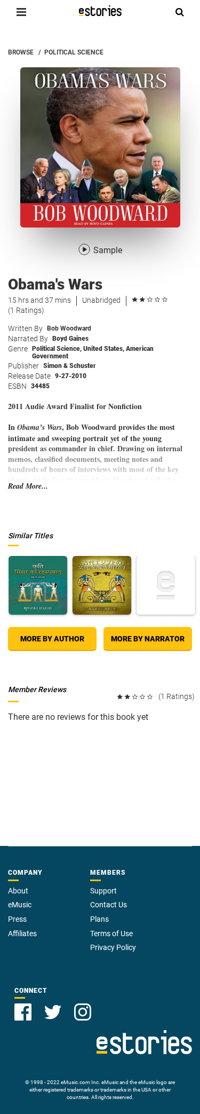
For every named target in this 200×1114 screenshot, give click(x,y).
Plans (99, 919)
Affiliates (22, 933)
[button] (21, 11)
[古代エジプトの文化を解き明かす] (102, 585)
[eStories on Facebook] (23, 1012)
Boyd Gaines (70, 338)
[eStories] (100, 10)
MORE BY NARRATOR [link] (148, 638)
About (18, 891)
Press (17, 919)
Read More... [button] (28, 486)
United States (103, 348)
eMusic (19, 904)
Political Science (57, 348)
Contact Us (108, 904)
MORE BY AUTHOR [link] (52, 638)
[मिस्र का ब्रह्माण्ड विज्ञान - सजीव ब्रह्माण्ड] (166, 585)
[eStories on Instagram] (83, 1012)
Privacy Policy (113, 947)
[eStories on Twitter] (53, 1012)
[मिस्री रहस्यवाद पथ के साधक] (38, 585)
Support (103, 891)
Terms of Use (111, 933)
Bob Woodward (69, 328)
